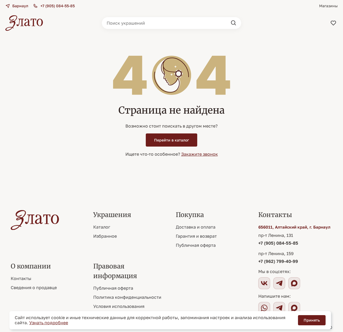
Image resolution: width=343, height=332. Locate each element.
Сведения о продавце (34, 287)
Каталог (101, 227)
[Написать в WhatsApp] (264, 308)
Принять (312, 320)
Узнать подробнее (48, 322)
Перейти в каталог (171, 140)
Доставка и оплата (195, 227)
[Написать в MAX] (294, 308)
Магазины (328, 6)
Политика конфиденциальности (127, 297)
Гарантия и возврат (196, 236)
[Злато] (24, 23)
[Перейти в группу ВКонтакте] (264, 283)
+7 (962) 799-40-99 (278, 261)
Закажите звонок (199, 154)
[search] (233, 23)
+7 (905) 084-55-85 (278, 243)
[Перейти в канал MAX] (294, 283)
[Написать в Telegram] (279, 308)
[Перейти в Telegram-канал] (279, 283)
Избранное (105, 236)
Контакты (21, 278)
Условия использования (118, 306)
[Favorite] (333, 23)
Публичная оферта (196, 245)
